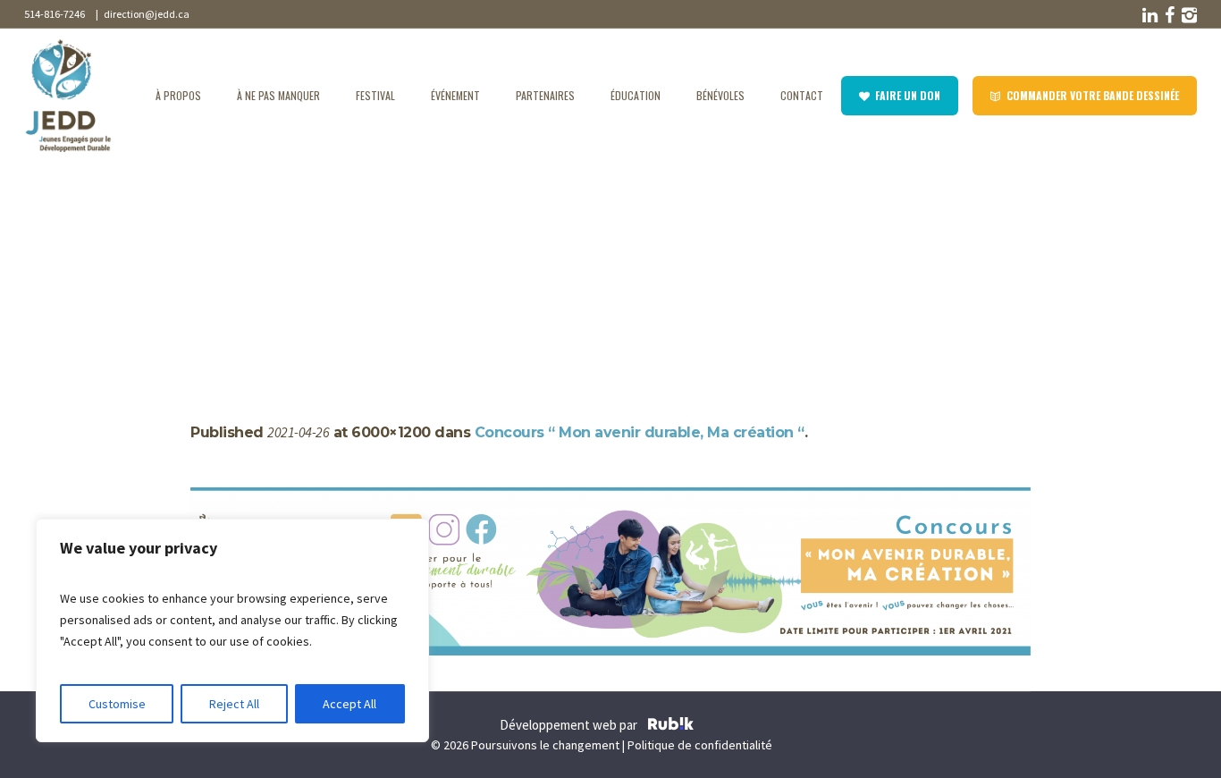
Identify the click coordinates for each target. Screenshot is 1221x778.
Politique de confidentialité (699, 745)
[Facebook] (1168, 15)
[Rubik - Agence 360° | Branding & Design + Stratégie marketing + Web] (670, 726)
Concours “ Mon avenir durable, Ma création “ (365, 261)
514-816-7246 (54, 14)
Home (207, 261)
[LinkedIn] (1148, 15)
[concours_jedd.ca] (610, 571)
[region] (232, 630)
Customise (117, 704)
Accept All (349, 704)
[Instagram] (1188, 15)
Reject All (234, 704)
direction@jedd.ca (144, 14)
